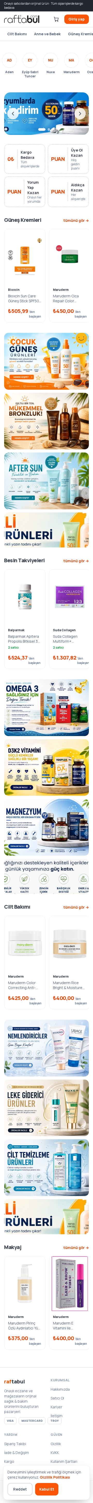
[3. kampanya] (53, 129)
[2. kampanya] (49, 129)
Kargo (9, 1461)
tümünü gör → (76, 220)
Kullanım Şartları (64, 1461)
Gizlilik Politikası (55, 1477)
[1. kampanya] (41, 129)
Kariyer (56, 1406)
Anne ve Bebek (47, 33)
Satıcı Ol (57, 1398)
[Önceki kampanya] (13, 113)
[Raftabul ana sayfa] (21, 19)
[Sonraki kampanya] (80, 113)
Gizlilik (56, 1443)
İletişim (57, 1415)
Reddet (20, 1489)
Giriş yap (76, 19)
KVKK (55, 1452)
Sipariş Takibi (15, 1443)
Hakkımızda (60, 1389)
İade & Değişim (16, 1452)
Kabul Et (46, 1489)
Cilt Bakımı (17, 33)
